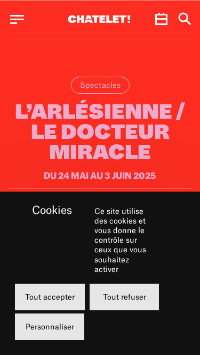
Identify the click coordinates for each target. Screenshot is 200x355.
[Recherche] (184, 19)
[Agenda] (161, 19)
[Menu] (17, 19)
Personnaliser (50, 326)
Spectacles (100, 85)
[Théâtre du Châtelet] (99, 19)
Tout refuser (124, 297)
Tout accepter (50, 297)
